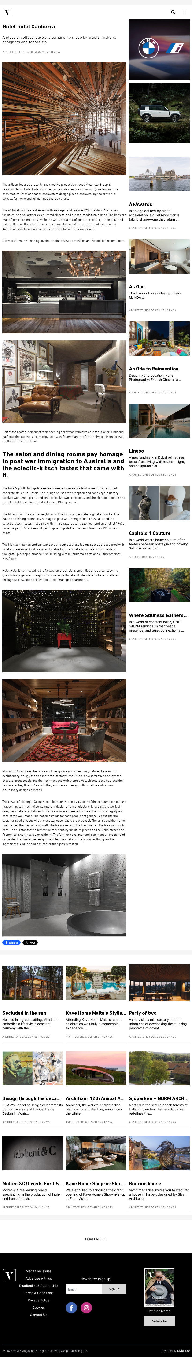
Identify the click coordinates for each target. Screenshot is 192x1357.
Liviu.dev (183, 1351)
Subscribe (159, 1321)
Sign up (114, 1289)
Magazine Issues (38, 1271)
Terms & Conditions (38, 1293)
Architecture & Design (21, 52)
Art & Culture (138, 557)
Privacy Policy (38, 1300)
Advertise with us (39, 1278)
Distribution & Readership (38, 1286)
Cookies (39, 1307)
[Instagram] (86, 1308)
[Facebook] (71, 1308)
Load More (96, 1239)
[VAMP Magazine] (7, 12)
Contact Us (38, 1315)
